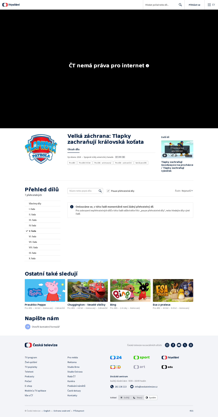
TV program (31, 357)
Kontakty (72, 395)
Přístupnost (78, 410)
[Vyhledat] (100, 191)
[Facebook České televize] (173, 345)
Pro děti (72, 163)
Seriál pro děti (141, 163)
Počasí (28, 381)
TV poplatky (31, 366)
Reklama (72, 362)
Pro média (72, 357)
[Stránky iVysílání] (170, 358)
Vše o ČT (29, 395)
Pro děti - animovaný (102, 163)
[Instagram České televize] (167, 345)
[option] (125, 397)
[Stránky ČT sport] (142, 358)
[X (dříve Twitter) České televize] (185, 345)
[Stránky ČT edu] (167, 367)
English (47, 410)
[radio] (42, 203)
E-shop (28, 385)
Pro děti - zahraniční (123, 163)
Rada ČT (71, 376)
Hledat (180, 5)
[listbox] (137, 397)
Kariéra (71, 381)
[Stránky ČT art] (139, 367)
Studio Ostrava (74, 371)
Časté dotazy (74, 390)
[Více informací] (147, 66)
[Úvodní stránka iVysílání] (13, 5)
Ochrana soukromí (62, 410)
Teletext (29, 371)
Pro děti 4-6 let (84, 163)
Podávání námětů (76, 385)
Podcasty (29, 376)
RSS (191, 410)
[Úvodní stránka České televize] (41, 345)
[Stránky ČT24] (116, 358)
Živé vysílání (31, 362)
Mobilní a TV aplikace (35, 390)
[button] (177, 150)
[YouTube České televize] (179, 345)
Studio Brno (73, 366)
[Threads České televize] (190, 345)
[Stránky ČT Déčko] (115, 367)
